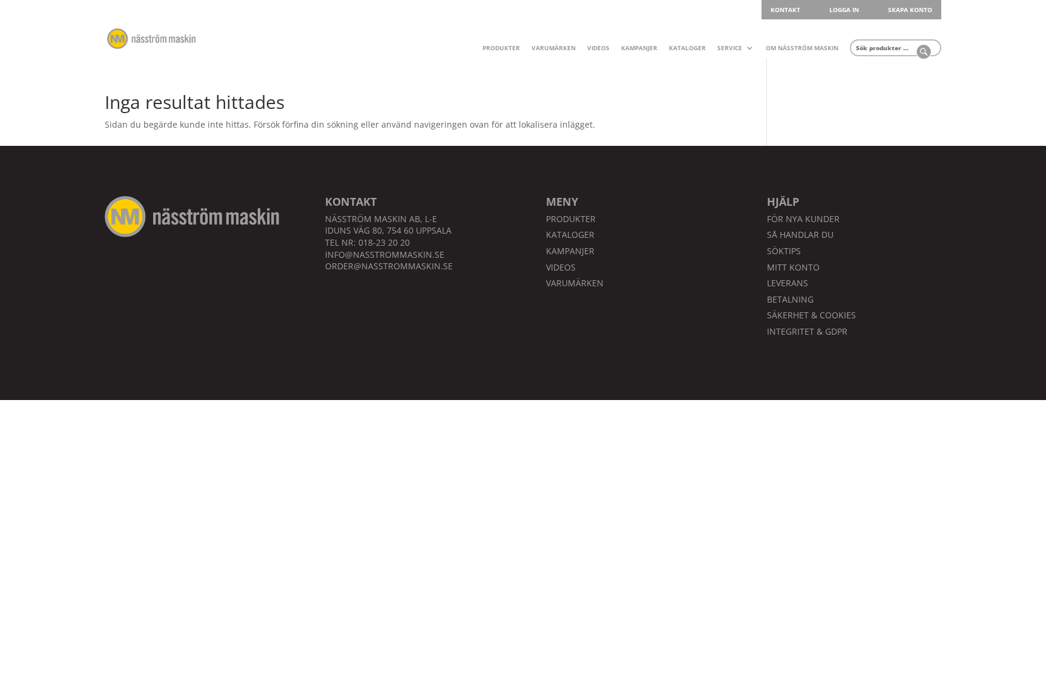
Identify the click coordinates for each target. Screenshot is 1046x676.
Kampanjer (639, 48)
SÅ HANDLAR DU (800, 234)
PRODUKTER (571, 219)
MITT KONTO (793, 267)
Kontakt (785, 9)
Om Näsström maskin (802, 48)
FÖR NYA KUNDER (803, 219)
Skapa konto (910, 9)
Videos (598, 48)
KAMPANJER (570, 251)
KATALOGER (570, 234)
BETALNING (790, 299)
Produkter (501, 48)
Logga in (844, 9)
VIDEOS (561, 267)
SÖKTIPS (784, 251)
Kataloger (687, 48)
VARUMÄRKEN (575, 283)
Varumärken (553, 48)
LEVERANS (787, 283)
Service (729, 48)
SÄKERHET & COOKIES (811, 315)
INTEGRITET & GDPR (807, 331)
